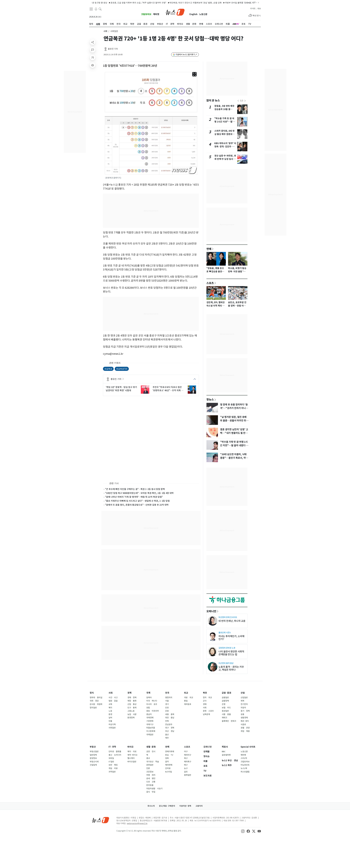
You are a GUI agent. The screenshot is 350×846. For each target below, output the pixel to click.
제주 (167, 738)
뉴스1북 (244, 768)
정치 (92, 692)
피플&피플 (150, 728)
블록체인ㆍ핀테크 (229, 721)
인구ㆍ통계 (131, 707)
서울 (167, 701)
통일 (186, 701)
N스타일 (168, 772)
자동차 (243, 707)
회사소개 (151, 806)
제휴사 (225, 746)
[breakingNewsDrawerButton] (96, 9)
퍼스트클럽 (245, 772)
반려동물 (149, 785)
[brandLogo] (175, 11)
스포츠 (210, 283)
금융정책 (225, 701)
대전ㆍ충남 (169, 717)
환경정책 (131, 717)
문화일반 (149, 765)
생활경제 (244, 717)
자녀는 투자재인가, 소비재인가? (231, 638)
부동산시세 (94, 761)
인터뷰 (167, 768)
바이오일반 (131, 761)
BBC (223, 751)
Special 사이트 (248, 746)
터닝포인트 (245, 765)
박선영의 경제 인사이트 (227, 617)
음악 (167, 761)
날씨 (110, 717)
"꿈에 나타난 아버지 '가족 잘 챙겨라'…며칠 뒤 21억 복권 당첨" (134, 497)
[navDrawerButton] (91, 9)
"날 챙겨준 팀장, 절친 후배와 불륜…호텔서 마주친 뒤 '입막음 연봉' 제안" (233, 420)
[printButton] (92, 65)
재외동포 (187, 704)
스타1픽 (244, 758)
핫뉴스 (210, 399)
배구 (186, 765)
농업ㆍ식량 (131, 714)
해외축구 (187, 761)
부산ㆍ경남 (169, 731)
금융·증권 (226, 692)
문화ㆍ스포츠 (208, 711)
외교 (186, 692)
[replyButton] (92, 49)
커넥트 (253, 8)
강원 (167, 711)
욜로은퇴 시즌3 (224, 632)
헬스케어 (131, 758)
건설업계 (93, 765)
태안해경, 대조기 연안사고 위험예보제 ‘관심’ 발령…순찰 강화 (177, 2)
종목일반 (187, 775)
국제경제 (149, 717)
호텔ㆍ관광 (245, 728)
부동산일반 (94, 751)
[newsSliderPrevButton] (238, 100)
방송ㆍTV (169, 755)
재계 (242, 701)
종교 (148, 758)
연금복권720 (121, 369)
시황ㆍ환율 (226, 714)
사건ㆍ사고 (113, 697)
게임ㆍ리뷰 (113, 768)
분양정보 (93, 758)
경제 (129, 692)
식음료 (243, 724)
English (193, 14)
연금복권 (108, 369)
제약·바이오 (132, 755)
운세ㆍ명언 (150, 778)
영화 (167, 758)
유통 (242, 714)
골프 (186, 772)
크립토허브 (146, 14)
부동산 (93, 746)
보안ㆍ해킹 (113, 765)
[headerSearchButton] (100, 9)
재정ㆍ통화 (131, 701)
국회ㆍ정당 (94, 701)
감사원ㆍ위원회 (96, 704)
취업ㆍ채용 (245, 731)
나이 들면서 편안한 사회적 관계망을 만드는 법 (231, 653)
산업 (243, 692)
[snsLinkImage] (242, 831)
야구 (186, 751)
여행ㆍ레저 (150, 775)
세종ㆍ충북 (169, 714)
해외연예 (168, 765)
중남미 (149, 714)
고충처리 (199, 806)
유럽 (148, 707)
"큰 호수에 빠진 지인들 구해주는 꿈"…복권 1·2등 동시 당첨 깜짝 (135, 489)
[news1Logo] (100, 820)
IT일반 (111, 761)
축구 (186, 758)
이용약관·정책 (185, 806)
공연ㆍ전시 (150, 751)
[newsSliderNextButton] (245, 100)
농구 (186, 768)
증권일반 (225, 711)
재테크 (224, 717)
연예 (208, 249)
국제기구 (149, 724)
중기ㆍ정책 (245, 711)
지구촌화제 (150, 731)
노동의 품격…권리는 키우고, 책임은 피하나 (231, 668)
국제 (148, 692)
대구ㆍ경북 (169, 728)
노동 (110, 711)
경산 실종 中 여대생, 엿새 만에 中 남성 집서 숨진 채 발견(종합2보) (225, 159)
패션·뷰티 (245, 721)
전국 (167, 692)
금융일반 (225, 697)
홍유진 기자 (113, 49)
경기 (167, 704)
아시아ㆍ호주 (151, 704)
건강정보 (149, 772)
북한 (205, 692)
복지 (110, 707)
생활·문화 (151, 746)
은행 (223, 704)
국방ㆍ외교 (188, 697)
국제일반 (149, 734)
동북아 (149, 697)
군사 (204, 701)
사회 (105, 31)
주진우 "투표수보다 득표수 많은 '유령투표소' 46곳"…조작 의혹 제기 (168, 389)
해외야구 (187, 755)
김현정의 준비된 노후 (226, 648)
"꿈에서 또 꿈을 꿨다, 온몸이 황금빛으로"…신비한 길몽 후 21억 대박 (137, 504)
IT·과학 (112, 746)
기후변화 (149, 721)
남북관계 (206, 714)
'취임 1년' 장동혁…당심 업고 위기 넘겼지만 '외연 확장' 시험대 (121, 389)
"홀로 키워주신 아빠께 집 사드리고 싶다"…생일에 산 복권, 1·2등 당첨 (137, 500)
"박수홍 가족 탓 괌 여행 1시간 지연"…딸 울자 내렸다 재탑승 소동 (224, 121)
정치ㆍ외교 (207, 697)
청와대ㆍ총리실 (96, 697)
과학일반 (112, 772)
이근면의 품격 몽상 (226, 663)
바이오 (130, 746)
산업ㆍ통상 (131, 704)
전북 (167, 721)
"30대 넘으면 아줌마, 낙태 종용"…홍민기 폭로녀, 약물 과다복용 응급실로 (234, 458)
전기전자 (244, 704)
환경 (110, 714)
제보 (259, 8)
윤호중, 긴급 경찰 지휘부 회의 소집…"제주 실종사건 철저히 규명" (119, 2)
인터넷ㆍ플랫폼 (115, 751)
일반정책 (93, 755)
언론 (148, 768)
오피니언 (211, 611)
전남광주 (168, 724)
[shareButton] (92, 42)
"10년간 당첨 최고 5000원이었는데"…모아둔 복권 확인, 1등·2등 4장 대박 (139, 493)
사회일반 (112, 728)
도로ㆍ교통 (150, 782)
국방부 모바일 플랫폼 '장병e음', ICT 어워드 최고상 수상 (230, 2)
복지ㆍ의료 (131, 751)
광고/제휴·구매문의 (167, 806)
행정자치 (168, 697)
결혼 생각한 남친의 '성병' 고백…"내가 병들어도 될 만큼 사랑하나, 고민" (234, 433)
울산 (167, 734)
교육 (110, 704)
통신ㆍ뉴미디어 (115, 755)
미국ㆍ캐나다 (151, 701)
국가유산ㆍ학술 (152, 761)
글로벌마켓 (226, 755)
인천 (167, 707)
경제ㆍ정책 (131, 697)
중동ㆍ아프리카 (152, 711)
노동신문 (203, 14)
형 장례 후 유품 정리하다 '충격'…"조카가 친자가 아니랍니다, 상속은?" (234, 408)
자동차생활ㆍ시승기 (154, 788)
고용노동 (131, 711)
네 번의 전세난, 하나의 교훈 (231, 621)
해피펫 (156, 14)
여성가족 (112, 724)
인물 (110, 721)
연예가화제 (169, 751)
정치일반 (93, 707)
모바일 (111, 758)
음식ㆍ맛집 (150, 792)
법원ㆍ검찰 (113, 701)
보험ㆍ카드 (226, 707)
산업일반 (244, 697)
